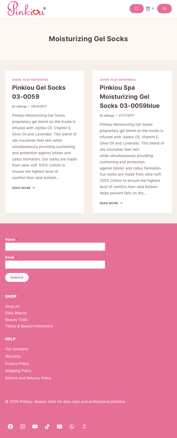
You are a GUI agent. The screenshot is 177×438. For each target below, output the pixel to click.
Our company (16, 349)
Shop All (12, 306)
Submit (17, 277)
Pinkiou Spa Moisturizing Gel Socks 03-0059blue (130, 96)
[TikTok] (47, 426)
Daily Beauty (16, 313)
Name (11, 239)
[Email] (59, 426)
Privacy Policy (17, 363)
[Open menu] (164, 8)
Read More (23, 188)
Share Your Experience (30, 79)
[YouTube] (35, 426)
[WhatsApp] (72, 426)
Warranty (13, 356)
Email (11, 257)
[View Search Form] (137, 8)
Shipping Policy (18, 371)
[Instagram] (22, 426)
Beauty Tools (16, 319)
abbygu (21, 106)
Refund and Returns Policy (28, 378)
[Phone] (84, 426)
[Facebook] (10, 426)
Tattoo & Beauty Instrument (29, 326)
